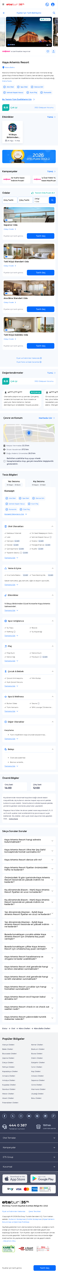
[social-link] (4, 1116)
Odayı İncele (9, 229)
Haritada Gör (45, 418)
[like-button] (48, 51)
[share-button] (53, 51)
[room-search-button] (52, 200)
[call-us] (47, 4)
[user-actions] (53, 4)
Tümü (50, 117)
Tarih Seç (40, 236)
